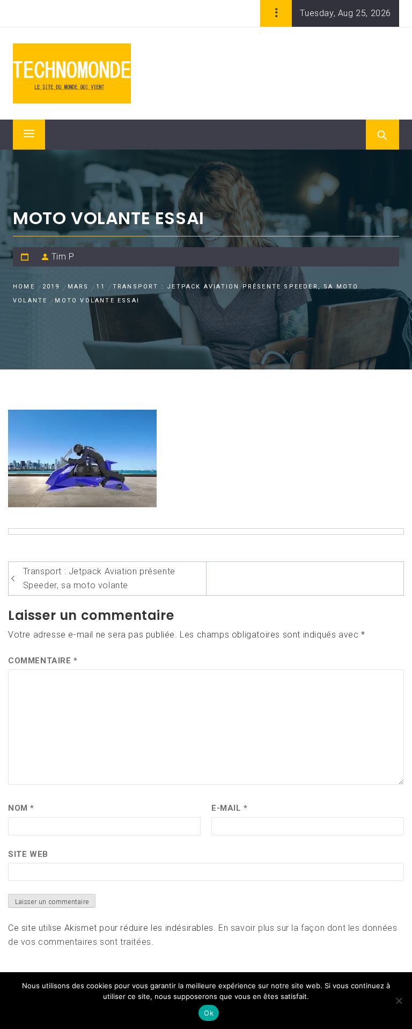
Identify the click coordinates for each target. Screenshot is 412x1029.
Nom (21, 808)
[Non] (398, 1000)
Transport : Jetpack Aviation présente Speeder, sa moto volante (99, 578)
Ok (209, 1013)
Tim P (63, 256)
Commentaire (43, 660)
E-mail (229, 808)
